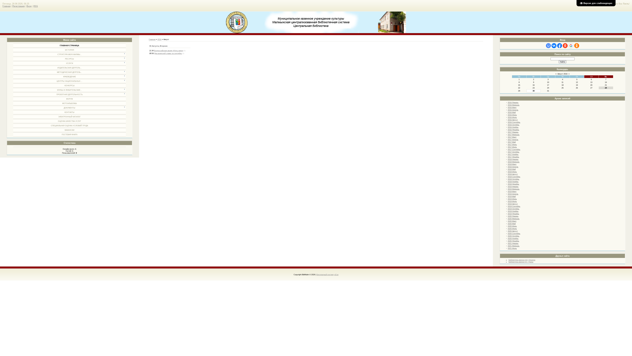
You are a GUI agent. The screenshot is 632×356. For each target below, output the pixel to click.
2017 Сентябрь (514, 149)
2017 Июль (512, 147)
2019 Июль (512, 201)
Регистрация (18, 6)
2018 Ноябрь (513, 182)
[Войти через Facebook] (559, 45)
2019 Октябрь (513, 209)
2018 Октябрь (513, 179)
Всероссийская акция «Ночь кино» (168, 51)
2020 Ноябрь (513, 238)
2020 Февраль (513, 219)
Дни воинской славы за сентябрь (168, 53)
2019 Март (512, 192)
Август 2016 (562, 74)
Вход (29, 6)
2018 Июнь (512, 172)
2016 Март (512, 107)
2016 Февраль (513, 105)
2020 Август (513, 231)
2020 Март (512, 221)
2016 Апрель (513, 110)
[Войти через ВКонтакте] (554, 45)
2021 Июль (512, 248)
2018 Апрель (513, 167)
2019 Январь (513, 187)
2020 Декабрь (513, 241)
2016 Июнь (512, 115)
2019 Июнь (512, 199)
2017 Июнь (512, 145)
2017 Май (512, 142)
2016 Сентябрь (514, 122)
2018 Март (512, 164)
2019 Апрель (513, 194)
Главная (6, 6)
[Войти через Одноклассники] (576, 45)
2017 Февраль (513, 135)
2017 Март (512, 137)
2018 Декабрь (513, 184)
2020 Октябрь (513, 236)
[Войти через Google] (571, 45)
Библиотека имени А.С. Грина (521, 262)
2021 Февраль (513, 246)
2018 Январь (513, 159)
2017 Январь (513, 132)
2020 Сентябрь (514, 234)
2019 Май (512, 196)
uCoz (336, 275)
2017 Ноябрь (513, 154)
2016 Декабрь (513, 130)
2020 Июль (512, 229)
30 (534, 91)
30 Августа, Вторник (158, 46)
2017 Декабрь (513, 157)
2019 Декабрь (513, 214)
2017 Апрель (513, 140)
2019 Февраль (513, 189)
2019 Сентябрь (514, 206)
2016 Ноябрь (513, 127)
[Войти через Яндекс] (565, 45)
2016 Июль (512, 117)
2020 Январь (513, 216)
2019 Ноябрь (513, 211)
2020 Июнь (512, 226)
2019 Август (513, 204)
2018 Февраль (513, 162)
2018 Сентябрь (514, 177)
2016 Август (513, 120)
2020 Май (512, 224)
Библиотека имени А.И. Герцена (522, 260)
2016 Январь (513, 103)
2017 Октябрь (513, 152)
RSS (35, 6)
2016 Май (512, 112)
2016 (159, 39)
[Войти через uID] (548, 45)
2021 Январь (513, 243)
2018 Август (513, 174)
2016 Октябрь (513, 125)
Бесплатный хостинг (325, 275)
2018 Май (512, 169)
